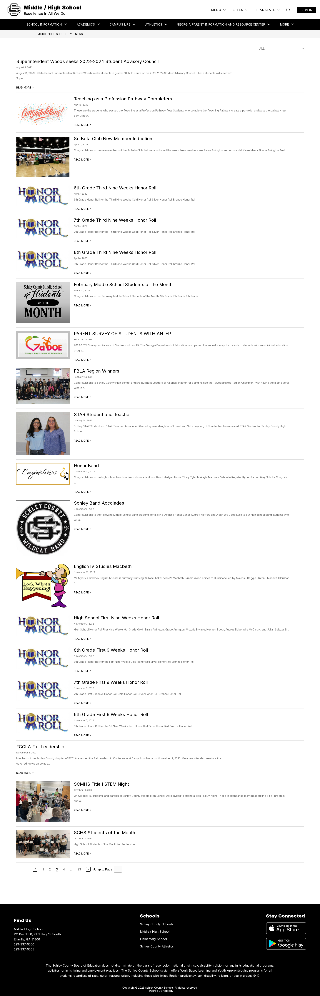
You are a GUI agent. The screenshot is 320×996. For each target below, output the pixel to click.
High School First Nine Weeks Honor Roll (116, 617)
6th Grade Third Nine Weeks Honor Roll (115, 188)
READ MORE (25, 87)
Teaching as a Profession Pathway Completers (123, 98)
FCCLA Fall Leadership (40, 746)
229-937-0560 (24, 944)
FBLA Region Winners (96, 371)
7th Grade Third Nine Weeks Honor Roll (115, 220)
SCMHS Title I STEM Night (101, 784)
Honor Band (86, 465)
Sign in (306, 10)
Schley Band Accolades (99, 503)
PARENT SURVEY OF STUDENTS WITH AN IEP (122, 333)
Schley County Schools (156, 924)
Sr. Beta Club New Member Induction (113, 138)
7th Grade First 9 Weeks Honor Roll (111, 682)
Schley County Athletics (157, 946)
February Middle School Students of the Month (123, 284)
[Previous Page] (35, 869)
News (79, 34)
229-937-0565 (24, 949)
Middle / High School (52, 34)
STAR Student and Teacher (102, 414)
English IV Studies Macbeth (103, 566)
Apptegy (168, 990)
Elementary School (153, 939)
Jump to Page (102, 869)
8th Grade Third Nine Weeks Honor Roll (115, 252)
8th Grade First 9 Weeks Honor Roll (111, 650)
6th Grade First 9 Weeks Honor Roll (111, 714)
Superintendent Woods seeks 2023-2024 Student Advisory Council (87, 61)
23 (79, 869)
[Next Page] (88, 869)
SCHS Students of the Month (104, 832)
